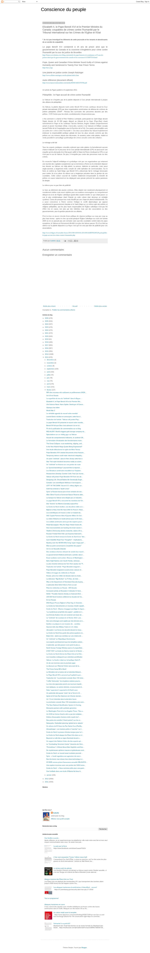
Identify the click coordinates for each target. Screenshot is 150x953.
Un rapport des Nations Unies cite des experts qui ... (64, 741)
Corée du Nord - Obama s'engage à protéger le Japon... (65, 609)
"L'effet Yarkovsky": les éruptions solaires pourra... (63, 681)
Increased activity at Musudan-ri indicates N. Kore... (64, 591)
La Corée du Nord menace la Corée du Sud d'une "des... (66, 537)
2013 (47, 357)
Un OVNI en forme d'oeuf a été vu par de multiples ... (64, 714)
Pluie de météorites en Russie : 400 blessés (61, 588)
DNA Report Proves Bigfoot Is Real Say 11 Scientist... (64, 603)
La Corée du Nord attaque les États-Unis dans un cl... (64, 735)
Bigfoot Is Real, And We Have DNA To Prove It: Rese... (65, 510)
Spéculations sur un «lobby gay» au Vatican (61, 434)
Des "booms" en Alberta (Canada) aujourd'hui (62, 504)
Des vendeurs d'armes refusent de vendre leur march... (65, 552)
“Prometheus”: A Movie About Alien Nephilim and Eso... (65, 747)
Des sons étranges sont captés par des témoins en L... (65, 621)
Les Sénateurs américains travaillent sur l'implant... (64, 470)
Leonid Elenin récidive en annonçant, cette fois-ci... (64, 416)
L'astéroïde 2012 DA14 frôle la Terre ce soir (61, 585)
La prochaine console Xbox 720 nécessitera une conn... (65, 702)
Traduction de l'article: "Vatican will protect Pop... (63, 419)
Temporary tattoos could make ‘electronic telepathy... (64, 455)
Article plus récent (49, 306)
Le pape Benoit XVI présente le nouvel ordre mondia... (65, 422)
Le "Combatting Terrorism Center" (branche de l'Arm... (65, 744)
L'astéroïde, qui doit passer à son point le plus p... (63, 645)
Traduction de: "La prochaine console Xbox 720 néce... (65, 678)
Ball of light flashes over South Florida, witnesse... (63, 561)
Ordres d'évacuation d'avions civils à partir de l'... (63, 717)
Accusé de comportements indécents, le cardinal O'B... (65, 437)
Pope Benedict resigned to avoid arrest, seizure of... (64, 570)
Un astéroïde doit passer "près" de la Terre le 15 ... (64, 693)
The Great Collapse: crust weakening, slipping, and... (64, 443)
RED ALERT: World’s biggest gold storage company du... (66, 431)
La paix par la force (60, 846)
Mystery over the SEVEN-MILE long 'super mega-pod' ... (65, 543)
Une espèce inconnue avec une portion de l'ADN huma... (66, 765)
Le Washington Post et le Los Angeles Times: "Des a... (65, 711)
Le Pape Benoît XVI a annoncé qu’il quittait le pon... (64, 675)
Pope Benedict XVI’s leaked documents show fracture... (65, 452)
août (48, 372)
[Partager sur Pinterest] (77, 241)
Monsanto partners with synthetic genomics (61, 708)
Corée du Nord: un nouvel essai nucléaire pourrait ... (64, 753)
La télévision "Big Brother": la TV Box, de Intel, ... (63, 579)
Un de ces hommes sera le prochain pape (60, 663)
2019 (47, 339)
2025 (47, 321)
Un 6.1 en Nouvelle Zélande (56, 549)
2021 (47, 333)
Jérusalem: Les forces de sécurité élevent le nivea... (64, 630)
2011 (47, 782)
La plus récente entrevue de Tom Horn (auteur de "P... (65, 564)
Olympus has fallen (53, 407)
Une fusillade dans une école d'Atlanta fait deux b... (64, 771)
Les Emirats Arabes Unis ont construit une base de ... (64, 615)
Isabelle (56, 813)
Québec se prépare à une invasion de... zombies (63, 624)
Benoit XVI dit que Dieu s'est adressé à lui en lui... (63, 425)
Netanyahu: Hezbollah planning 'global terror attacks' (64, 723)
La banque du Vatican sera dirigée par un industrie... (64, 498)
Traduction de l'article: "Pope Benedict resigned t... (63, 567)
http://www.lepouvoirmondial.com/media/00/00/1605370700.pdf (64, 83)
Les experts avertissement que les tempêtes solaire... (64, 642)
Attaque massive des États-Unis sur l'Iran (58, 879)
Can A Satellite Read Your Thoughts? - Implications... (64, 540)
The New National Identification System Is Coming (63, 705)
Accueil (74, 306)
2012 (47, 779)
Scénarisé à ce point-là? (61, 923)
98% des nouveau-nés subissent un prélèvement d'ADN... (66, 392)
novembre (50, 363)
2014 (47, 354)
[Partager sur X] (73, 241)
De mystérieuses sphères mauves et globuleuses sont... (65, 750)
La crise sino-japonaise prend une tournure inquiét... (64, 684)
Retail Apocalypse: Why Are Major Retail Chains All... (64, 525)
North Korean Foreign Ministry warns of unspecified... (64, 648)
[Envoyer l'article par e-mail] (64, 241)
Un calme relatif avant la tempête (64, 912)
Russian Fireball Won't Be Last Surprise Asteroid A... (64, 534)
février (49, 390)
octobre (49, 366)
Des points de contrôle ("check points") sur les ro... (63, 720)
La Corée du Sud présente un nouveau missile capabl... (65, 606)
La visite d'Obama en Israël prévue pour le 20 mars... (64, 519)
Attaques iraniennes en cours (54, 904)
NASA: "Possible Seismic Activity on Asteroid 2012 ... (64, 594)
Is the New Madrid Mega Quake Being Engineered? (64, 446)
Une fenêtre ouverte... (52, 838)
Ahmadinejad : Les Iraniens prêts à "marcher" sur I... (64, 729)
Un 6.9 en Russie (52, 395)
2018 (47, 342)
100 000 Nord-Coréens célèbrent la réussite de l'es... (64, 597)
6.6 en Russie (51, 600)
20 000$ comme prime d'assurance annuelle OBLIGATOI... (66, 762)
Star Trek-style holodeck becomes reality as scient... (64, 461)
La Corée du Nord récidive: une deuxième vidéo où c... (65, 507)
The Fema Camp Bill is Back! (56, 669)
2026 (47, 318)
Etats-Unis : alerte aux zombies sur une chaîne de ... (64, 636)
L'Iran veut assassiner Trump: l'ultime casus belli (70, 857)
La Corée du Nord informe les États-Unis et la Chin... (64, 654)
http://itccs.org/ (47, 68)
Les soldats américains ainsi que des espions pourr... (64, 522)
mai (48, 381)
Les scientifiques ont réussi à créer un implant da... (64, 513)
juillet (49, 375)
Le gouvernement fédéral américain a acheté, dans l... (65, 555)
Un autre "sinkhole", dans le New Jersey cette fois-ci (64, 458)
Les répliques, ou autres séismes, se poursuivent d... (64, 687)
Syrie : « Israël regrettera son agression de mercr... (64, 756)
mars (49, 387)
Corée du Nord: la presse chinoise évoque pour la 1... (65, 732)
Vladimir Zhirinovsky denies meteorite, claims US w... (64, 531)
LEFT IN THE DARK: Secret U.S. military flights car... (64, 485)
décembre (50, 360)
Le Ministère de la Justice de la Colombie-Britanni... (64, 672)
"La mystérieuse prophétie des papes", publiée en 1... (65, 612)
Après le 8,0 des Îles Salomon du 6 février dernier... (64, 696)
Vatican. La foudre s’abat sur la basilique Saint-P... (63, 660)
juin (48, 378)
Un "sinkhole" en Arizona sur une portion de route (63, 464)
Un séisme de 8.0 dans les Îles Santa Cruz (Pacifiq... (64, 726)
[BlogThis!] (71, 241)
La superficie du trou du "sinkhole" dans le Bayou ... (64, 398)
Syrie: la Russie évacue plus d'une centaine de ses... (64, 492)
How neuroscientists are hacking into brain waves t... (64, 528)
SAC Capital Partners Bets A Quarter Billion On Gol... (64, 516)
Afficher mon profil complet (60, 819)
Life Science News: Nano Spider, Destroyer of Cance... (65, 404)
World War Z (50, 410)
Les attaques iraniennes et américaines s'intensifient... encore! (75, 887)
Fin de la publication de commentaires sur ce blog (63, 428)
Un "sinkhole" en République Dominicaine (60, 639)
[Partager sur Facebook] (75, 241)
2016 (47, 348)
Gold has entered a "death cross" (57, 489)
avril (48, 384)
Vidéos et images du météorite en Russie (60, 573)
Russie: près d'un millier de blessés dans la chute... (64, 576)
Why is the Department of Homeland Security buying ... (65, 582)
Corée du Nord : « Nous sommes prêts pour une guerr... (65, 768)
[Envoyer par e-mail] (69, 241)
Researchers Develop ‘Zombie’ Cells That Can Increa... (65, 473)
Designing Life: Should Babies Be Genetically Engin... (64, 480)
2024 (47, 324)
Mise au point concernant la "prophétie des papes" (63, 546)
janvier (49, 775)
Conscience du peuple (63, 9)
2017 (47, 345)
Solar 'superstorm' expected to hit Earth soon (62, 690)
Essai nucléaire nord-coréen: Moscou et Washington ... (65, 558)
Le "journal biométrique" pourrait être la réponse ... (64, 468)
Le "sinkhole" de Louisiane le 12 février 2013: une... (64, 618)
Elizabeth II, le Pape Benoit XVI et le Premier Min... (63, 401)
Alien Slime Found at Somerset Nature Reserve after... (65, 494)
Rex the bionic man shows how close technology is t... (65, 759)
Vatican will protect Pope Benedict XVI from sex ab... (64, 477)
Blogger (84, 947)
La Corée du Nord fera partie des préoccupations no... (65, 633)
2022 (47, 330)
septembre (51, 369)
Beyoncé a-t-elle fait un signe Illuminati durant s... (63, 738)
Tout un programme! (51, 898)
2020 (47, 336)
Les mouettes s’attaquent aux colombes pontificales (64, 657)
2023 (47, 327)
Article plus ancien (100, 306)
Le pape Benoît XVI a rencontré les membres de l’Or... (65, 501)
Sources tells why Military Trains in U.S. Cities (62, 627)
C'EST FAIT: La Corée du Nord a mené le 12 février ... (65, 651)
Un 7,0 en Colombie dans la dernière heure (61, 699)
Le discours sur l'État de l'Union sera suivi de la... (63, 666)
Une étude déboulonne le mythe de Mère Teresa (63, 449)
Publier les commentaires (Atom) (63, 310)
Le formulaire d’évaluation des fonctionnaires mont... (64, 440)
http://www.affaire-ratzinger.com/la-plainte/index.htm (60, 75)
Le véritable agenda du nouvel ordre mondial (62, 413)
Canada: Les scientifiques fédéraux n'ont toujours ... (64, 482)
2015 (47, 351)
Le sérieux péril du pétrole (62, 868)
